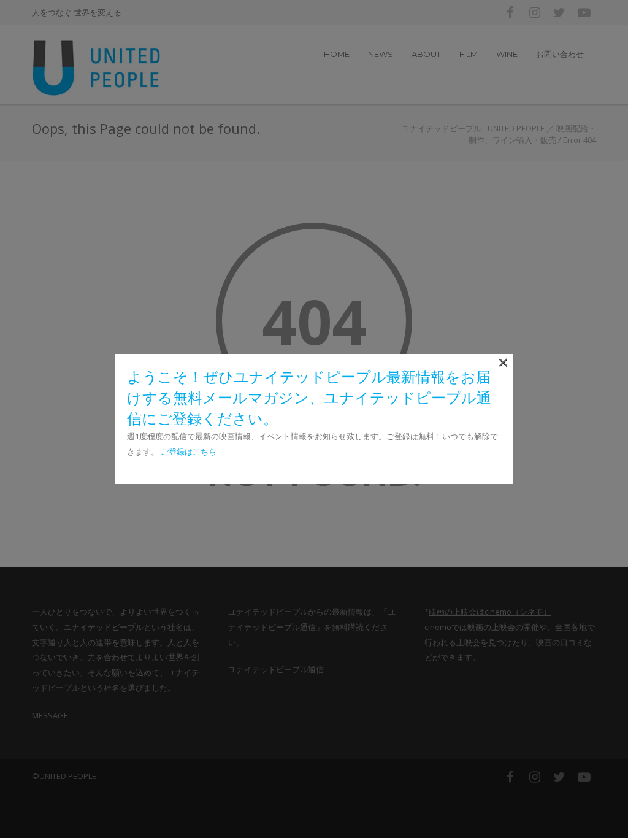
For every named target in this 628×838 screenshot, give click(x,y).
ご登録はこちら (188, 451)
